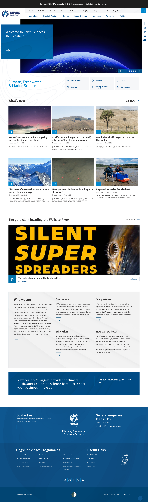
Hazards (66, 16)
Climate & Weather (50, 16)
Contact (105, 494)
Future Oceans (44, 454)
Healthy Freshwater (22, 467)
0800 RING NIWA (103, 419)
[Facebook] (145, 23)
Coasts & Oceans (80, 16)
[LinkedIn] (145, 32)
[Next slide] (140, 71)
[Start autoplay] (120, 71)
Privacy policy (115, 494)
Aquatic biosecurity (46, 467)
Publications (74, 11)
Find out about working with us (111, 381)
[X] (145, 36)
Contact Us (41, 11)
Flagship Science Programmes (92, 11)
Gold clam (130, 219)
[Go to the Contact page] (18, 427)
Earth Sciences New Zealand (96, 4)
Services (126, 11)
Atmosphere (33, 16)
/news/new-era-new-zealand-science (27, 41)
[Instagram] (145, 27)
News (63, 11)
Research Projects (113, 11)
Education (53, 11)
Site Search (91, 458)
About (31, 11)
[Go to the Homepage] (11, 14)
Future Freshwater (22, 463)
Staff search (91, 463)
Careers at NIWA (92, 454)
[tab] (129, 71)
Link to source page (29, 129)
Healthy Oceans (44, 458)
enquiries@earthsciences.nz (108, 426)
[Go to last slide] (125, 71)
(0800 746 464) (102, 422)
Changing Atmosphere (23, 458)
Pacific (122, 16)
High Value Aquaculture (71, 458)
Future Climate (21, 454)
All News (130, 101)
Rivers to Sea (67, 454)
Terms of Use (126, 494)
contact (30, 422)
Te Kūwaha (110, 16)
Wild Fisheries (68, 463)
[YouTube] (145, 40)
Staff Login (91, 467)
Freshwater (96, 16)
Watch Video (22, 281)
